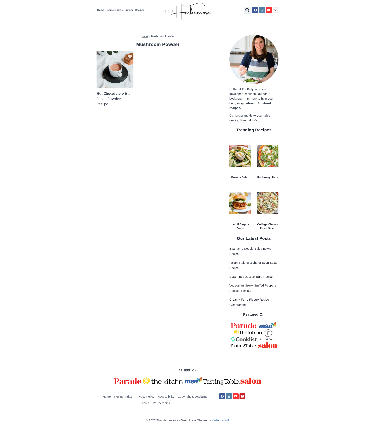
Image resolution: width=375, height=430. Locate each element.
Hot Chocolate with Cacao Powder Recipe (113, 98)
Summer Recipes (135, 10)
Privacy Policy (144, 396)
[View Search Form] (247, 10)
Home (100, 10)
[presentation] (115, 69)
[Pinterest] (242, 396)
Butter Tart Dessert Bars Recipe (251, 276)
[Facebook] (255, 10)
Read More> (248, 120)
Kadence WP (220, 420)
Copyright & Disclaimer (193, 396)
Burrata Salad (240, 177)
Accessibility (166, 396)
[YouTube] (269, 10)
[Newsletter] (275, 10)
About (145, 403)
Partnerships (161, 403)
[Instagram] (262, 10)
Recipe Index (123, 396)
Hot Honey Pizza (267, 177)
